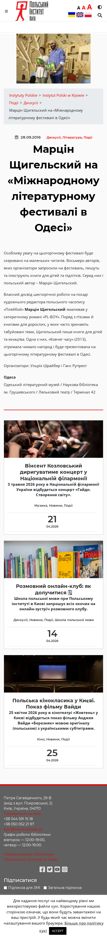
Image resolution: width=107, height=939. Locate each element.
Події (88, 137)
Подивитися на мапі (22, 813)
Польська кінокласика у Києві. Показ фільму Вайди (53, 704)
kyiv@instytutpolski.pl (23, 829)
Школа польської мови (74, 620)
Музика (40, 505)
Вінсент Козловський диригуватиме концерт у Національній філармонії (53, 472)
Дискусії (54, 137)
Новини (55, 505)
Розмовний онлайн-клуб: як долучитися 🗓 (53, 589)
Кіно (41, 739)
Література (72, 137)
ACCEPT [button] (57, 931)
